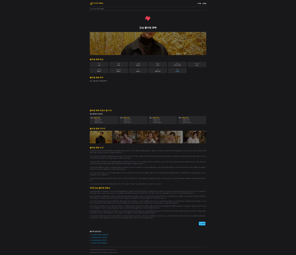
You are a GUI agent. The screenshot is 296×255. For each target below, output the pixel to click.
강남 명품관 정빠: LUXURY (98, 240)
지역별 (199, 3)
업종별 (204, 3)
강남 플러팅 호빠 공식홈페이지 (99, 234)
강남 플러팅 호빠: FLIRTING (99, 237)
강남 (94, 9)
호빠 (98, 9)
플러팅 (102, 9)
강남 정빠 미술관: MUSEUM (99, 243)
